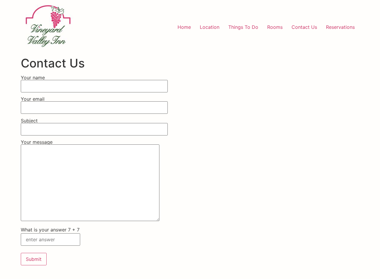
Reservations (340, 27)
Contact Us (304, 27)
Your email (33, 99)
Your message (37, 142)
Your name (33, 78)
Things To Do (243, 27)
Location (209, 27)
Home (184, 27)
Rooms (275, 27)
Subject (29, 121)
